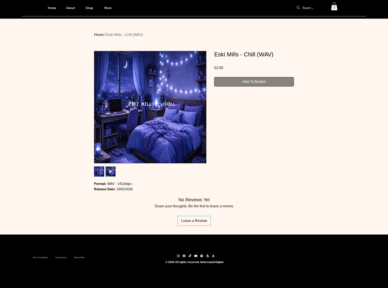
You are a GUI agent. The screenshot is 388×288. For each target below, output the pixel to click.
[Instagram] (178, 256)
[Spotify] (201, 256)
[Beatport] (207, 256)
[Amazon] (213, 256)
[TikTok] (190, 256)
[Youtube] (196, 256)
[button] (334, 6)
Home (99, 35)
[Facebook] (184, 256)
